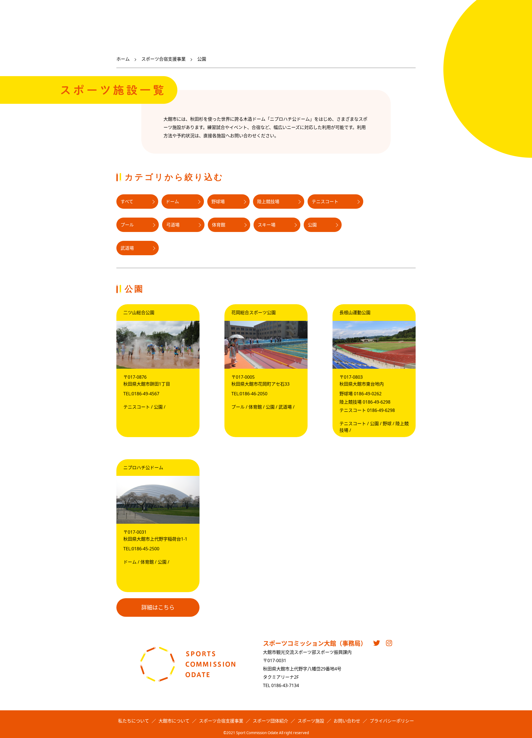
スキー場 (266, 225)
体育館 (218, 225)
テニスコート (325, 201)
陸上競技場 (268, 201)
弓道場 (173, 225)
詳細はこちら (158, 607)
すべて (127, 201)
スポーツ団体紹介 (270, 721)
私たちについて (133, 721)
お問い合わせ (347, 721)
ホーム (123, 59)
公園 (312, 225)
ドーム (172, 201)
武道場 (127, 248)
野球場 (218, 201)
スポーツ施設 (311, 721)
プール (127, 225)
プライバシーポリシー (392, 721)
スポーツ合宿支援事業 (163, 59)
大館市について (174, 721)
